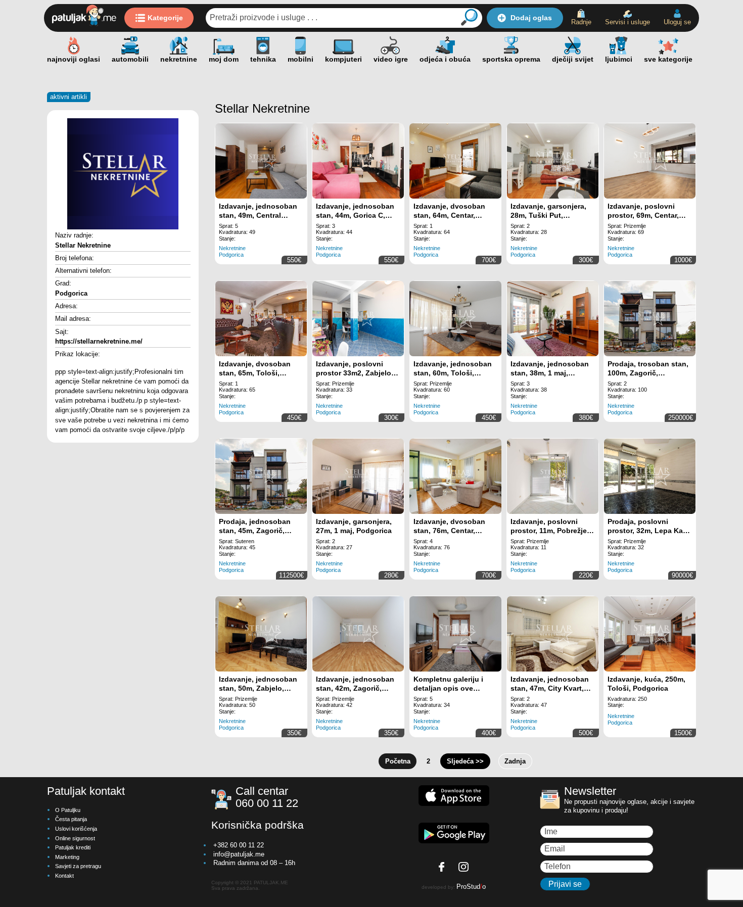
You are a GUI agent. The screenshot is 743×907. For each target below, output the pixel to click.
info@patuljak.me (238, 854)
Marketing (67, 857)
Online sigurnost (75, 838)
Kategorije (165, 18)
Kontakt (64, 876)
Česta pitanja (71, 819)
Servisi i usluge (627, 22)
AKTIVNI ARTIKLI (68, 97)
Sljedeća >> (465, 761)
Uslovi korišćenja (76, 829)
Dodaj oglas (531, 18)
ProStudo (471, 886)
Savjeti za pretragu (78, 866)
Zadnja (515, 761)
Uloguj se (677, 22)
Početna (397, 761)
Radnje (581, 22)
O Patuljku (67, 810)
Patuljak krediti (72, 847)
